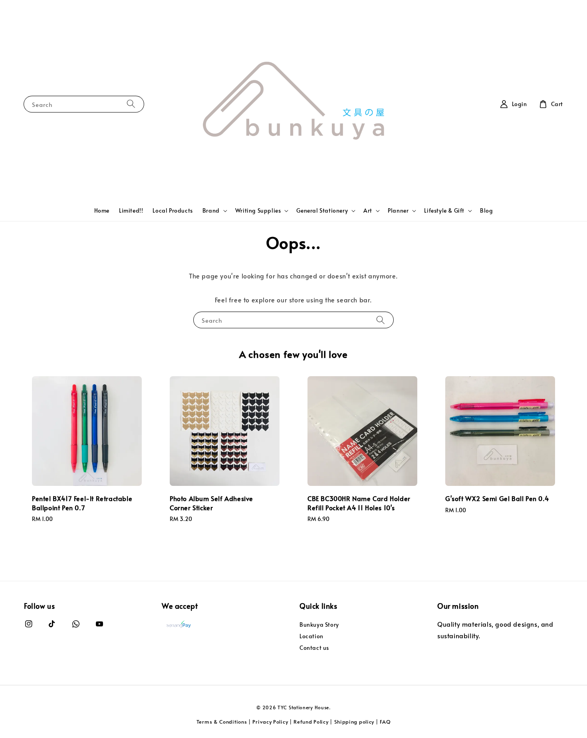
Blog (486, 210)
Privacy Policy (270, 721)
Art (367, 210)
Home (101, 210)
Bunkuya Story (319, 624)
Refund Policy (311, 721)
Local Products (172, 210)
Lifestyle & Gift (444, 210)
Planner (398, 210)
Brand (211, 210)
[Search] (131, 104)
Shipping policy (354, 721)
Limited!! (131, 210)
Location (311, 636)
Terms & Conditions (221, 721)
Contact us (314, 647)
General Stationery (322, 210)
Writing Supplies (258, 210)
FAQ (385, 721)
